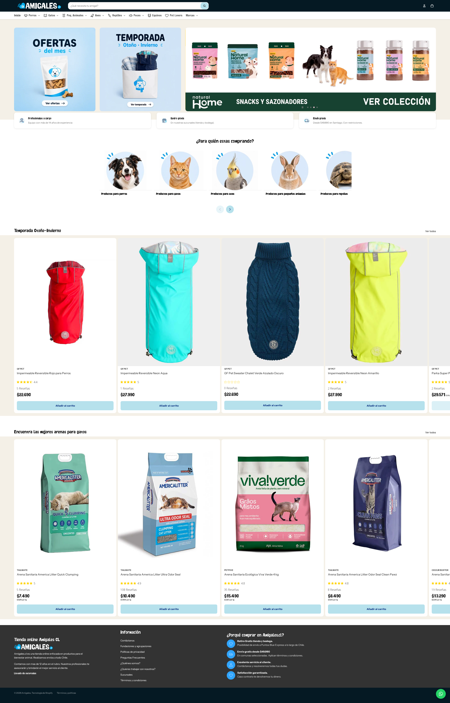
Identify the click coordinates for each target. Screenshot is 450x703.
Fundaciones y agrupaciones (135, 646)
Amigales (26, 693)
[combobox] (138, 6)
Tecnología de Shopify (42, 693)
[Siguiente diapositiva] (432, 69)
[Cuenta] (424, 6)
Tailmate (22, 570)
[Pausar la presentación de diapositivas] (302, 107)
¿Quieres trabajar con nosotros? (137, 669)
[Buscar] (204, 5)
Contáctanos (127, 640)
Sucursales (126, 674)
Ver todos (430, 231)
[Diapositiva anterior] (189, 69)
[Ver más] (54, 69)
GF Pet (20, 369)
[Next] (230, 209)
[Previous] (220, 209)
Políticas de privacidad (132, 651)
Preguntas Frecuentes (132, 657)
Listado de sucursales (25, 673)
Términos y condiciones (133, 680)
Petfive (228, 570)
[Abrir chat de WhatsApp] (441, 694)
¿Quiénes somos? (130, 663)
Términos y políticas (66, 693)
